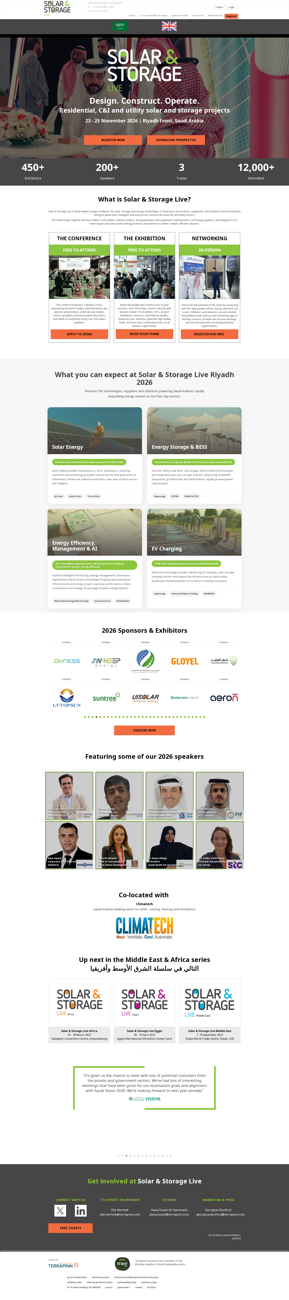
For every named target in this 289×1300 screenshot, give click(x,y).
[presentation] (143, 1047)
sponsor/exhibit (179, 15)
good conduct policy (77, 1277)
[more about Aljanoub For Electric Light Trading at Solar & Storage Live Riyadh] (224, 698)
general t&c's (123, 1287)
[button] (118, 1155)
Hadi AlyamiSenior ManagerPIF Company (207, 812)
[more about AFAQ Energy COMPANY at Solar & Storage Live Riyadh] (106, 698)
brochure (151, 1287)
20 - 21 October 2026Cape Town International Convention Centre (210, 1035)
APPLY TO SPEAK (79, 334)
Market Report (215, 15)
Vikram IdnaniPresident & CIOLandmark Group (108, 812)
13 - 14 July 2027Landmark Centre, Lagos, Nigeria (144, 1035)
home (132, 15)
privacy (109, 1287)
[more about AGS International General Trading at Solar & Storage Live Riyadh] (145, 698)
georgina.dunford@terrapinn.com (220, 1214)
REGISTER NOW (113, 140)
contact (138, 1287)
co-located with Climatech (153, 15)
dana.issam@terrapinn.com (169, 1214)
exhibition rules (74, 1282)
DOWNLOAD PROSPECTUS (176, 140)
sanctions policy (149, 1282)
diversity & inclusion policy (99, 1282)
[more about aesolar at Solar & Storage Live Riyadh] (106, 661)
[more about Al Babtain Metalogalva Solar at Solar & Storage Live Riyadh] (185, 661)
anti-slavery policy (100, 1277)
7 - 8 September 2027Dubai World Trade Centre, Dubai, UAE (79, 1035)
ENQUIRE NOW (144, 730)
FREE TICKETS (70, 1228)
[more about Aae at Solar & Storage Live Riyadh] (67, 661)
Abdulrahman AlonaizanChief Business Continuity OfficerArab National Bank (168, 812)
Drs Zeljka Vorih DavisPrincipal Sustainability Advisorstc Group (217, 861)
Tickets (219, 7)
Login (231, 7)
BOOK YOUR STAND (144, 334)
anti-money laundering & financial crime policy (136, 1277)
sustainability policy (126, 1282)
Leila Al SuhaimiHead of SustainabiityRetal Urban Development (113, 861)
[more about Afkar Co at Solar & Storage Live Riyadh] (145, 661)
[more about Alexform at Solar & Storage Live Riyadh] (224, 661)
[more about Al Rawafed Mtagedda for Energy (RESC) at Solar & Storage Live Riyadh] (185, 698)
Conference (198, 15)
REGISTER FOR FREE (209, 334)
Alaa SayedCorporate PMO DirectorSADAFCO (62, 861)
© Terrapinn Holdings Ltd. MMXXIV (84, 1287)
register (231, 16)
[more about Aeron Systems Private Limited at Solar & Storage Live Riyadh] (67, 698)
